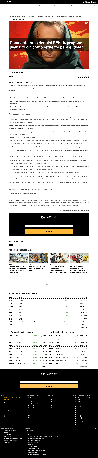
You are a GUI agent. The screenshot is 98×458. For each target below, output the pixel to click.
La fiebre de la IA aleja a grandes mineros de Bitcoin (37, 269)
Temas (58, 16)
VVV (10, 351)
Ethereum (31, 16)
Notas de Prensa (49, 16)
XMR (69, 5)
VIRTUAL (52, 360)
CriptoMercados (15, 16)
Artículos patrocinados (57, 408)
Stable (58, 342)
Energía (10, 264)
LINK (46, 5)
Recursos (64, 16)
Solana (21, 309)
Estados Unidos (22, 19)
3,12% (28, 5)
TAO (10, 342)
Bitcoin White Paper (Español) (36, 450)
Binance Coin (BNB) (81, 424)
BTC (10, 300)
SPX (10, 339)
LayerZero (19, 354)
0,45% (63, 5)
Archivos (78, 16)
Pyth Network (60, 336)
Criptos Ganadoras (19, 332)
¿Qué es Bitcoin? (32, 446)
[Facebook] (13, 73)
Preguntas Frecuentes (33, 440)
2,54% (88, 5)
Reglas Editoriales (33, 408)
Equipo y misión (32, 410)
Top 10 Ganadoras (81, 400)
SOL (10, 309)
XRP (10, 312)
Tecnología (54, 404)
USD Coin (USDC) (81, 412)
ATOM (51, 348)
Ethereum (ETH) (80, 408)
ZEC (34, 5)
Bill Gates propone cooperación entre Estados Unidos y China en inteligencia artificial (78, 269)
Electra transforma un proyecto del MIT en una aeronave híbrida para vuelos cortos (17, 269)
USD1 (10, 322)
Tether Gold (59, 354)
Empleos (30, 412)
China (71, 264)
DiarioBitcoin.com (83, 327)
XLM (93, 5)
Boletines (7, 442)
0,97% (40, 5)
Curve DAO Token (21, 357)
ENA (10, 345)
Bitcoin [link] (67, 85)
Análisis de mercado (10, 430)
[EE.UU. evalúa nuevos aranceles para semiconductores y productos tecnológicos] (59, 258)
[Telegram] (20, 73)
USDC (11, 306)
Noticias (6, 404)
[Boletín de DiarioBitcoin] (22, 73)
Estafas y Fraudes (32, 442)
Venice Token (19, 351)
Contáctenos (31, 398)
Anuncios (30, 400)
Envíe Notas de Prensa (34, 404)
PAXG (51, 351)
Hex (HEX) (79, 420)
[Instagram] (15, 73)
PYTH (51, 336)
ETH (10, 303)
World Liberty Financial (62, 357)
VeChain (18, 336)
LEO (58, 5)
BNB (10, 315)
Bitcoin (24, 16)
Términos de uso (32, 452)
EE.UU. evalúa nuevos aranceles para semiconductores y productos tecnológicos (58, 269)
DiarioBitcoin (18, 82)
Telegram (32, 418)
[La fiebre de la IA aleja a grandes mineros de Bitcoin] (38, 258)
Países (53, 398)
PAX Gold (59, 351)
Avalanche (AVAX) (81, 422)
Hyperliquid (22, 325)
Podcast (7, 416)
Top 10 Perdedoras (81, 402)
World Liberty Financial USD (27, 322)
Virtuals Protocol (61, 360)
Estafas (6, 406)
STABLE (51, 342)
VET (10, 336)
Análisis (40, 16)
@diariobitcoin (30, 82)
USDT (11, 297)
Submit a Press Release (35, 406)
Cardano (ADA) (80, 418)
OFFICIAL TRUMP (21, 363)
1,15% (75, 5)
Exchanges (7, 410)
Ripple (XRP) (79, 410)
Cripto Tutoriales (9, 412)
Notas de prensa (56, 406)
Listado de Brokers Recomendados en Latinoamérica (42, 436)
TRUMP (11, 363)
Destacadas (15, 19)
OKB (50, 363)
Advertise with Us (33, 402)
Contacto (72, 16)
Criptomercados (10, 402)
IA (35, 16)
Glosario (6, 414)
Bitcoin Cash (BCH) (81, 414)
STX (50, 345)
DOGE (19, 5)
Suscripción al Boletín (10, 440)
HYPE (7, 5)
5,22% (52, 5)
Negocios (54, 402)
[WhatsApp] (11, 73)
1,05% (13, 5)
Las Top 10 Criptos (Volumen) (23, 293)
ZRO (10, 354)
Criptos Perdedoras (60, 332)
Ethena (18, 345)
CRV (10, 357)
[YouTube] (17, 73)
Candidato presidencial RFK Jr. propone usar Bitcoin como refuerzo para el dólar (46, 44)
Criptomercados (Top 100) (83, 398)
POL (50, 339)
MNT (10, 360)
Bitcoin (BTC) (80, 406)
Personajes (7, 436)
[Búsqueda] (5, 2)
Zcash (20, 318)
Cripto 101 (30, 444)
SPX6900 (18, 339)
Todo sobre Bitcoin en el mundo (13, 438)
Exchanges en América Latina (36, 438)
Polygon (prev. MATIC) (62, 339)
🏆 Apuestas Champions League (14, 398)
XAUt (51, 354)
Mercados (54, 400)
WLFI (51, 357)
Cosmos (58, 348)
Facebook (32, 416)
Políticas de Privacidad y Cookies (36, 454)
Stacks (58, 345)
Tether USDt (22, 297)
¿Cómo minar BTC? (33, 448)
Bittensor (18, 342)
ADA (81, 5)
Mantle (18, 360)
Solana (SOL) (80, 416)
